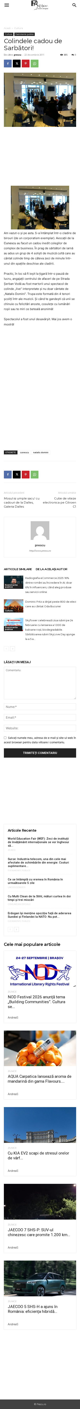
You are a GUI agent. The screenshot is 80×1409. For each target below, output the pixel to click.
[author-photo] (40, 539)
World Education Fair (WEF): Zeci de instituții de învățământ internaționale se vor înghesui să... (38, 842)
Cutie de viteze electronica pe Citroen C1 (59, 502)
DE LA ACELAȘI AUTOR (51, 569)
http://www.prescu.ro (40, 550)
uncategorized (16, 887)
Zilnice (12, 850)
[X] (17, 63)
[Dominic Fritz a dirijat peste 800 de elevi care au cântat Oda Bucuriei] (13, 606)
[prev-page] (6, 648)
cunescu (24, 452)
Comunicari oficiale (19, 904)
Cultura (18, 28)
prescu (17, 54)
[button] (6, 5)
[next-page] (12, 648)
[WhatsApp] (34, 63)
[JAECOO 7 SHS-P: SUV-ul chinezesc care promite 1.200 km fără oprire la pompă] (40, 1202)
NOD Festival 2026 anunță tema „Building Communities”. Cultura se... (36, 1002)
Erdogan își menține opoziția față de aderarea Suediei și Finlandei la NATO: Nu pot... (39, 914)
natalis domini (40, 452)
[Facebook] (8, 63)
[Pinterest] (26, 63)
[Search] (74, 5)
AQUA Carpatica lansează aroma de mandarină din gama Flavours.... (39, 1079)
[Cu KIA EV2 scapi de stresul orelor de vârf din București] (40, 1125)
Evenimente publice (25, 34)
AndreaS (13, 1017)
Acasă (7, 28)
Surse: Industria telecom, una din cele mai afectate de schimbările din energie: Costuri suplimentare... (38, 862)
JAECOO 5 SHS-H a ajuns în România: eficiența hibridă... (32, 1309)
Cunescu (10, 243)
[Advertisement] (40, 17)
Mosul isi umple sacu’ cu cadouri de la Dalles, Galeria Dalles (21, 502)
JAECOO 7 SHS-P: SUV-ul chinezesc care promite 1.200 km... (39, 1232)
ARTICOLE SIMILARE (18, 569)
